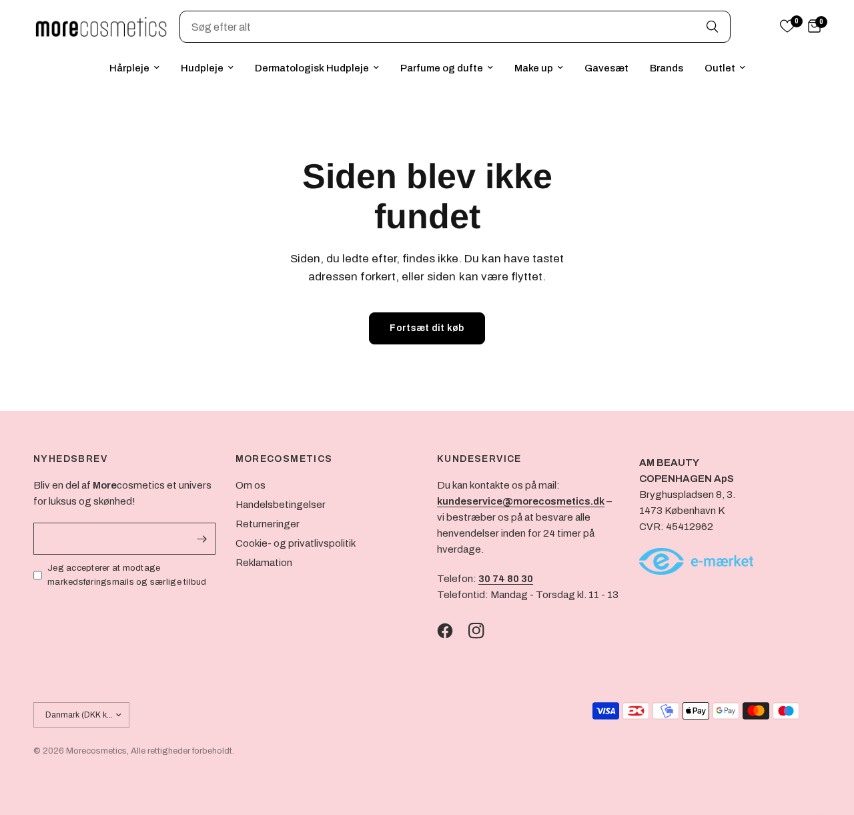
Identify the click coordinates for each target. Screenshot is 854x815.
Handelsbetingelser (281, 504)
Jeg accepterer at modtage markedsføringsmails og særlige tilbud (127, 575)
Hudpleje (202, 68)
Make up (533, 68)
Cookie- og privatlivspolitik (296, 543)
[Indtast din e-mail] (202, 539)
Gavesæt (606, 68)
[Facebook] (451, 630)
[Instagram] (483, 630)
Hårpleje (129, 68)
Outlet (720, 68)
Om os (251, 485)
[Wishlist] (787, 27)
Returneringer (268, 524)
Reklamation (264, 562)
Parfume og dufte (441, 68)
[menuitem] (134, 68)
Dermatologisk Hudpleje (312, 68)
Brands (666, 68)
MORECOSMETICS (284, 459)
